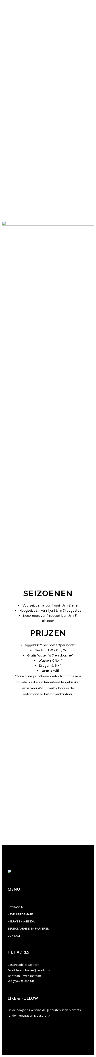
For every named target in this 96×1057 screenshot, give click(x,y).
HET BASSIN (15, 907)
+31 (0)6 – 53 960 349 (21, 981)
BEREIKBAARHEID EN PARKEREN (28, 928)
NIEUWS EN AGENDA (21, 921)
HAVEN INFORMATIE (20, 914)
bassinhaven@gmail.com (36, 185)
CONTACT (14, 936)
